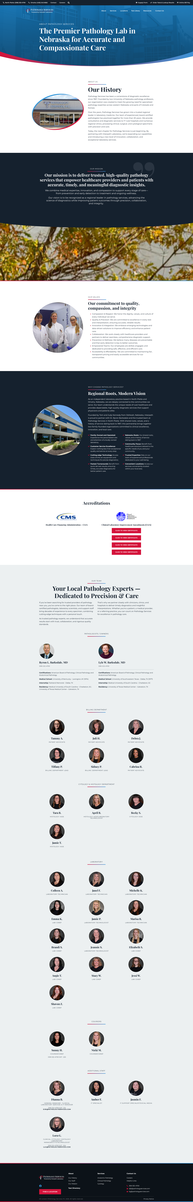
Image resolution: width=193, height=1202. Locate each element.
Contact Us (131, 1173)
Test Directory (74, 1188)
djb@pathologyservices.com (57, 1109)
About (70, 1173)
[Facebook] (40, 1186)
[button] (68, 2)
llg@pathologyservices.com (57, 1147)
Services (101, 1173)
